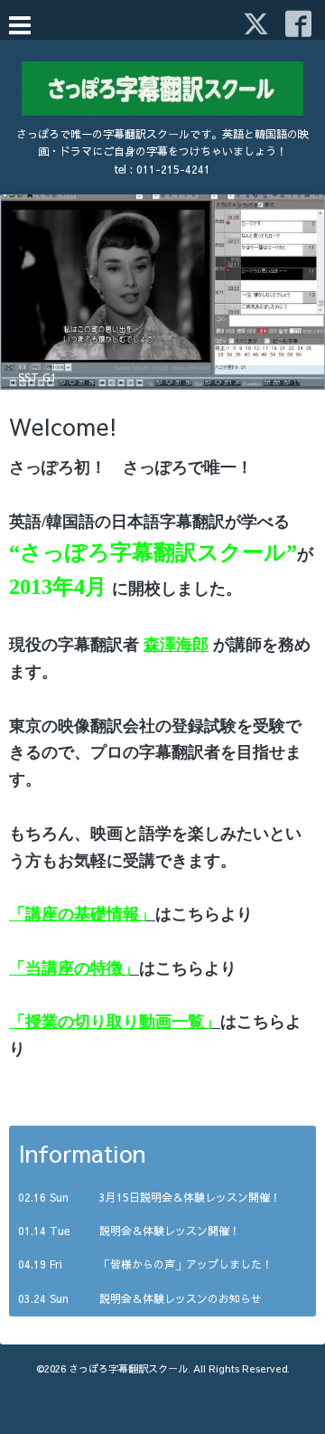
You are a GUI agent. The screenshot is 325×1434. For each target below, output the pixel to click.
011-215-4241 (173, 169)
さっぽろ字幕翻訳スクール (128, 1368)
